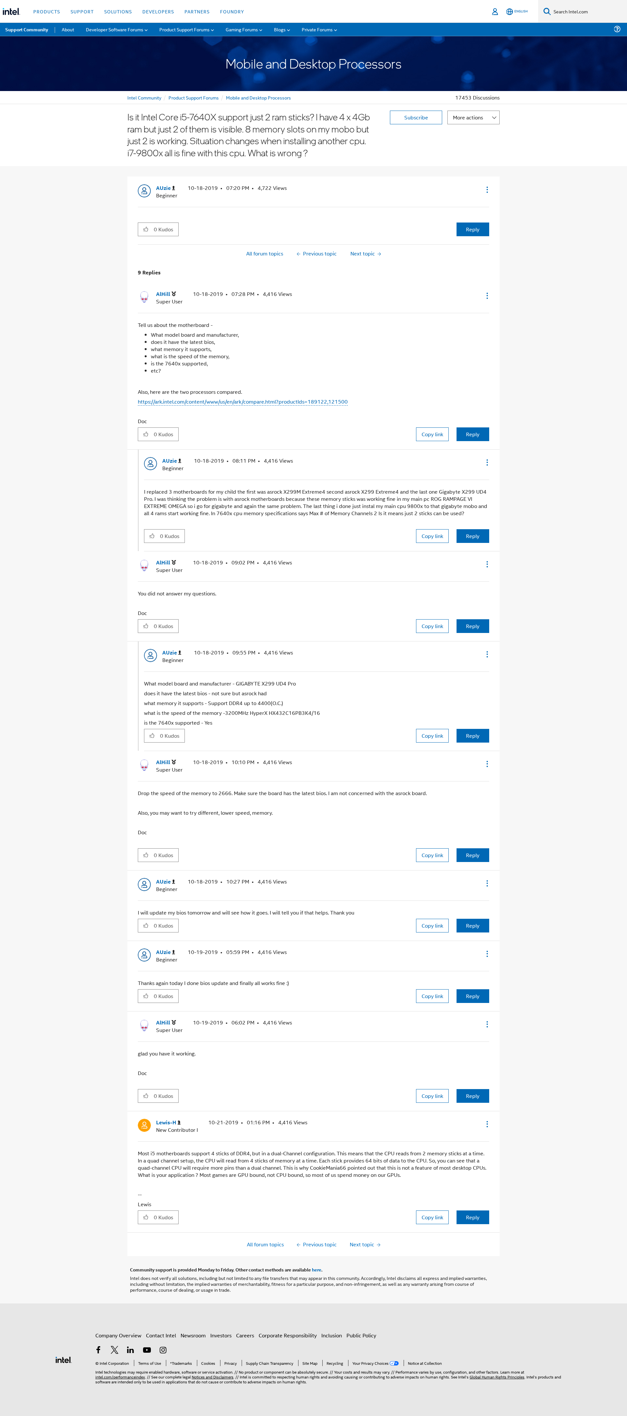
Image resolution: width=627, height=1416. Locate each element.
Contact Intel (161, 1335)
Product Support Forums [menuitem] (184, 29)
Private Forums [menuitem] (317, 29)
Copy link (432, 434)
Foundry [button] (232, 11)
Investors (221, 1335)
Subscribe (416, 117)
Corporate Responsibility (288, 1335)
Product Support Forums (194, 97)
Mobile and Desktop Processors (258, 97)
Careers (245, 1335)
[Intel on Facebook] (98, 1350)
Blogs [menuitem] (280, 29)
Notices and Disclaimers (212, 1377)
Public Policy (361, 1335)
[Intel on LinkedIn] (130, 1350)
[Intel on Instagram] (163, 1350)
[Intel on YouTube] (147, 1350)
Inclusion (331, 1335)
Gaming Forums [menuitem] (242, 29)
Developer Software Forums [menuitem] (114, 29)
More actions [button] (468, 117)
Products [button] (46, 11)
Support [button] (82, 11)
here (316, 1269)
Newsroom (193, 1335)
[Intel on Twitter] (114, 1350)
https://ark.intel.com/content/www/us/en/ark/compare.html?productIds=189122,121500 (243, 401)
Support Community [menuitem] (26, 29)
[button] (486, 189)
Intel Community (144, 97)
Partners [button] (197, 11)
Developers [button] (158, 11)
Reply (472, 229)
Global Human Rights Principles (497, 1377)
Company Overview (118, 1335)
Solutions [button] (118, 11)
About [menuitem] (68, 29)
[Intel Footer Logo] (64, 1359)
